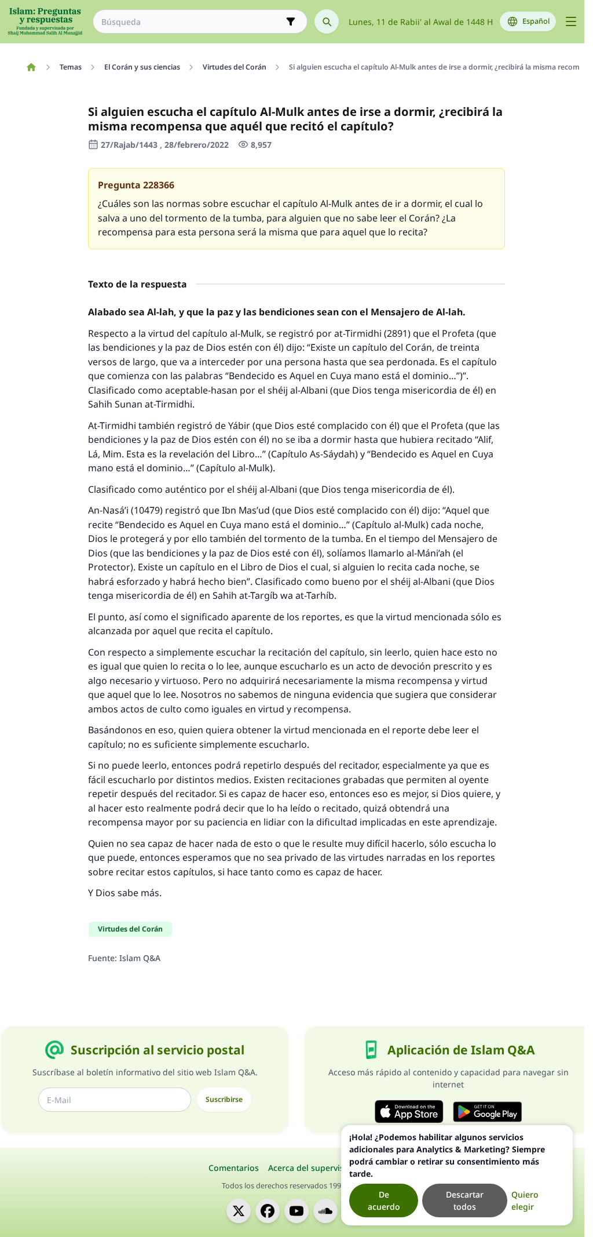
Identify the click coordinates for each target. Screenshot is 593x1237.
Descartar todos (465, 1200)
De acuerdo (384, 1200)
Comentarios (233, 1167)
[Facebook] (267, 1211)
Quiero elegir (525, 1200)
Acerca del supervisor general (326, 1167)
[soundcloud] (325, 1211)
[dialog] (457, 1175)
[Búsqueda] (326, 21)
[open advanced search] (291, 21)
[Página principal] (31, 67)
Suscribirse (224, 1099)
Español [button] (536, 21)
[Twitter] (238, 1211)
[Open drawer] (571, 21)
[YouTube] (296, 1211)
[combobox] (192, 22)
